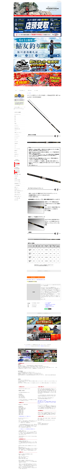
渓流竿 (15, 123)
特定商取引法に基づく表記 (36, 344)
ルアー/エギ (16, 141)
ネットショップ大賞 (17, 181)
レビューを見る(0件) (48, 302)
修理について (16, 187)
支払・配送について (22, 90)
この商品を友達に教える (48, 305)
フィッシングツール (17, 148)
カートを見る (36, 90)
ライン (15, 145)
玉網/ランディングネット (18, 132)
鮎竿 (15, 121)
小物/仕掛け (16, 143)
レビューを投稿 (47, 303)
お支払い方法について (18, 194)
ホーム (16, 90)
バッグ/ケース (16, 134)
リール (15, 130)
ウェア (15, 139)
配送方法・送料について (18, 196)
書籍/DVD (16, 150)
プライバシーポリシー (44, 344)
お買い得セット (17, 154)
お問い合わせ (30, 90)
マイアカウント (59, 1)
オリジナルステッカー (18, 114)
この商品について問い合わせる (49, 306)
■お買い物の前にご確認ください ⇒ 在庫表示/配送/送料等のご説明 (36, 279)
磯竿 (15, 116)
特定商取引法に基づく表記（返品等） (50, 304)
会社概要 (16, 178)
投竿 (15, 119)
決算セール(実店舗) (17, 192)
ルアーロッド (16, 125)
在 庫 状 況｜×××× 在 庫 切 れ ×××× (44, 270)
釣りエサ (16, 152)
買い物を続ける (47, 307)
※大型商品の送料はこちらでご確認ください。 (25, 416)
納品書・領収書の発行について (19, 190)
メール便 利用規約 (17, 185)
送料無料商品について (18, 183)
